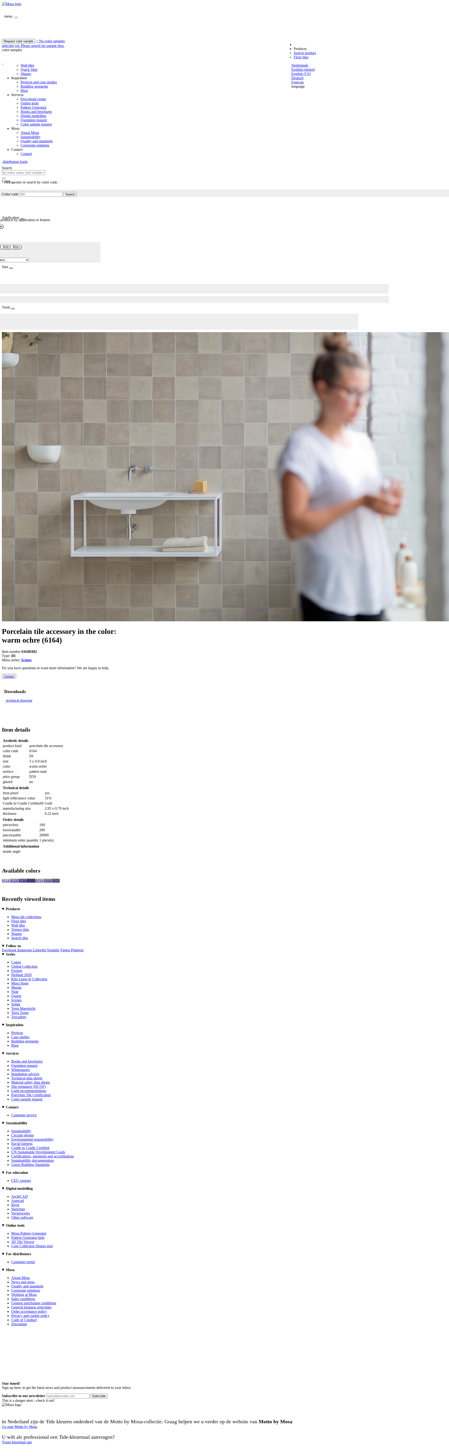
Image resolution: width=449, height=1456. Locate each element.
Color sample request (36, 124)
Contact (26, 154)
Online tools (30, 103)
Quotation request (34, 120)
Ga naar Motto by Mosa (19, 1427)
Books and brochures (36, 112)
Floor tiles (301, 57)
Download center (33, 99)
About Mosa (30, 133)
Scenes (26, 660)
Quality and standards (37, 141)
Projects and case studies (39, 82)
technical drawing (19, 700)
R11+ (16, 247)
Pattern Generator (34, 107)
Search (70, 194)
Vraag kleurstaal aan (17, 1442)
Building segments (34, 86)
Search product (305, 53)
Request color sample (18, 41)
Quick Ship (29, 70)
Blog (24, 91)
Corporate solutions (35, 145)
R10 (5, 247)
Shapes (26, 74)
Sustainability (30, 137)
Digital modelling (33, 116)
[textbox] (23, 172)
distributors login (15, 162)
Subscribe (99, 1396)
